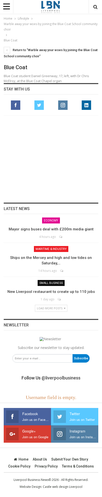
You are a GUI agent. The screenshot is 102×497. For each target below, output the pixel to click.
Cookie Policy (19, 466)
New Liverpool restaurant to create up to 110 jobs (51, 291)
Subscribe (81, 358)
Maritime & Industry (51, 249)
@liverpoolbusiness (61, 377)
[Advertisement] (51, 159)
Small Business (51, 283)
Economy (51, 220)
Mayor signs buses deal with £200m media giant (51, 229)
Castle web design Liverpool (62, 487)
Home (23, 459)
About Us (40, 459)
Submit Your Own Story (69, 459)
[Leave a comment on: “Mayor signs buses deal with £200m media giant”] (61, 237)
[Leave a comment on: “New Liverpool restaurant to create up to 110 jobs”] (59, 299)
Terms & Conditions (78, 466)
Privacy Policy (46, 466)
